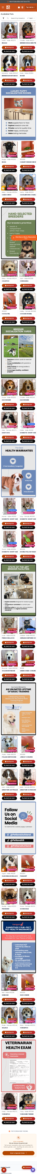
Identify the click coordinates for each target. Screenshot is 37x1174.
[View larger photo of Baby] (15, 175)
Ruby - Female (27, 1025)
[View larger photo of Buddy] (15, 889)
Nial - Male (8, 992)
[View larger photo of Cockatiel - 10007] (15, 294)
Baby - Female (9, 192)
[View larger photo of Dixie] (15, 413)
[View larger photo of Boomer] (15, 651)
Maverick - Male (10, 73)
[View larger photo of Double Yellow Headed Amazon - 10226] (33, 532)
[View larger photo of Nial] (15, 976)
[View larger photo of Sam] (33, 262)
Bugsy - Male (9, 159)
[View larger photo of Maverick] (15, 56)
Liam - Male (8, 787)
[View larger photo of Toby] (33, 1095)
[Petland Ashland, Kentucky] (8, 7)
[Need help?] (3, 1170)
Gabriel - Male (27, 635)
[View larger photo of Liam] (15, 770)
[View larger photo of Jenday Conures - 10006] (33, 738)
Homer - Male (9, 516)
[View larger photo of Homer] (15, 500)
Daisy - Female (9, 1111)
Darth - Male (9, 40)
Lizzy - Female (27, 516)
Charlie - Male (27, 40)
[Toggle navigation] (3, 7)
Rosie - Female (9, 1025)
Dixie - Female (9, 430)
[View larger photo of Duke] (33, 56)
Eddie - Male (26, 430)
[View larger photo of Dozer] (15, 381)
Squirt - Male (8, 873)
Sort (31, 18)
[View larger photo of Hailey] (33, 294)
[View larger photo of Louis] (15, 619)
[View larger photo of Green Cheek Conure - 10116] (33, 651)
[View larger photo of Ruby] (33, 1008)
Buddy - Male (9, 906)
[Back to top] (34, 1167)
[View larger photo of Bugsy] (15, 143)
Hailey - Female (28, 311)
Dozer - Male (9, 397)
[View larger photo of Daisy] (15, 1095)
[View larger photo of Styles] (15, 738)
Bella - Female (27, 787)
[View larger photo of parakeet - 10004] (33, 857)
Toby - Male (27, 1111)
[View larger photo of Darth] (15, 24)
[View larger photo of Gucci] (15, 532)
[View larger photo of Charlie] (33, 24)
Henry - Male (27, 192)
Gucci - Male (9, 549)
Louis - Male (8, 635)
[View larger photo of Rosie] (15, 1008)
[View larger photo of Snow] (33, 889)
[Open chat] (33, 1170)
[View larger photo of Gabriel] (33, 619)
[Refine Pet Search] (3, 18)
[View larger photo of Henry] (33, 175)
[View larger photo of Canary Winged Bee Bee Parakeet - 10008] (33, 143)
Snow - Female (27, 906)
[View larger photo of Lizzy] (33, 500)
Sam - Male (26, 278)
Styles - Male (9, 754)
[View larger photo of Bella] (33, 770)
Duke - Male (26, 73)
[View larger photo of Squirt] (15, 857)
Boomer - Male (9, 668)
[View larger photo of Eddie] (33, 413)
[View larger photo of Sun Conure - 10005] (33, 976)
